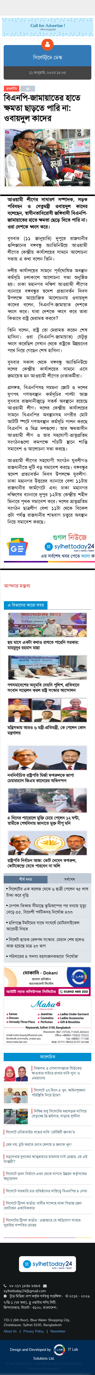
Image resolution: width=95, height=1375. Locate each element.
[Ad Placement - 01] (47, 26)
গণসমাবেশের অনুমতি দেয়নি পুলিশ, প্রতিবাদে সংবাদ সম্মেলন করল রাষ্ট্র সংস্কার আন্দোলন (43, 687)
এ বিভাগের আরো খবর (26, 605)
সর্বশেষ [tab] (69, 879)
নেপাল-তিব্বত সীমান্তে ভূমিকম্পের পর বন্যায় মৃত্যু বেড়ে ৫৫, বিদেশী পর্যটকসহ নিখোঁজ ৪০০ (46, 909)
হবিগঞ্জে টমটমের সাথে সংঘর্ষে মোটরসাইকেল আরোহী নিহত (42, 926)
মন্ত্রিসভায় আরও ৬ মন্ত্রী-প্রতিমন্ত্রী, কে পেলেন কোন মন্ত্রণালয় (47, 730)
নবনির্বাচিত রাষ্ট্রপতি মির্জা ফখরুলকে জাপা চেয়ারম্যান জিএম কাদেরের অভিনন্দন (41, 778)
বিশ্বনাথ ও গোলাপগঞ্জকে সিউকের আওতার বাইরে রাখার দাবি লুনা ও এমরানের (57, 1073)
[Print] (27, 88)
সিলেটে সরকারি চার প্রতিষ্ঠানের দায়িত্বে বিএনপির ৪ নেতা (46, 1191)
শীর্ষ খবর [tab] (25, 879)
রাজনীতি (11, 88)
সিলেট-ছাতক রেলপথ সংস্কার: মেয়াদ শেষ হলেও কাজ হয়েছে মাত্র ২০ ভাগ (45, 943)
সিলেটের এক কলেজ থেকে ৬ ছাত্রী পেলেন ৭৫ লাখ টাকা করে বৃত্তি (47, 892)
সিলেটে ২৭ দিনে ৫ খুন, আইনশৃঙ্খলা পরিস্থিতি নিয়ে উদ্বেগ (59, 1093)
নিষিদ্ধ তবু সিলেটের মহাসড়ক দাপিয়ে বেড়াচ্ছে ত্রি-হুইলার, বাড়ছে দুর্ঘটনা (59, 1114)
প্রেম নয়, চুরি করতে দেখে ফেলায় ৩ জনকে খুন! (38, 1144)
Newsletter (57, 1331)
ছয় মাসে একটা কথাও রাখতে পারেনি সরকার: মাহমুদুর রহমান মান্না (43, 645)
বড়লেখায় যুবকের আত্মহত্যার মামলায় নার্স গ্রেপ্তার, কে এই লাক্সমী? (45, 1159)
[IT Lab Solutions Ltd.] (47, 981)
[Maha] (47, 1021)
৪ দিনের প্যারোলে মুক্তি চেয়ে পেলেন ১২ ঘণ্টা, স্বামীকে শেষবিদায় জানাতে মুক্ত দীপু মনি (44, 820)
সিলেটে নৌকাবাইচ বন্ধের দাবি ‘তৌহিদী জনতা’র (40, 1132)
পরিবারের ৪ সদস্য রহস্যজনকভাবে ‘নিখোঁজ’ (43, 956)
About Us (11, 1331)
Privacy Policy (34, 1331)
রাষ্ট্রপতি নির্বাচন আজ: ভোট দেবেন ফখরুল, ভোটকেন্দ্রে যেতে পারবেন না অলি (42, 863)
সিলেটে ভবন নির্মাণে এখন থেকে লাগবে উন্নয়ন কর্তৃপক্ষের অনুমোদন (45, 1176)
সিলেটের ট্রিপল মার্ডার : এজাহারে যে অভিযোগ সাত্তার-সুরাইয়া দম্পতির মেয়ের (43, 1223)
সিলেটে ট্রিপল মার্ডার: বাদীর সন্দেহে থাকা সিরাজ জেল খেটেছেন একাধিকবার (43, 1206)
